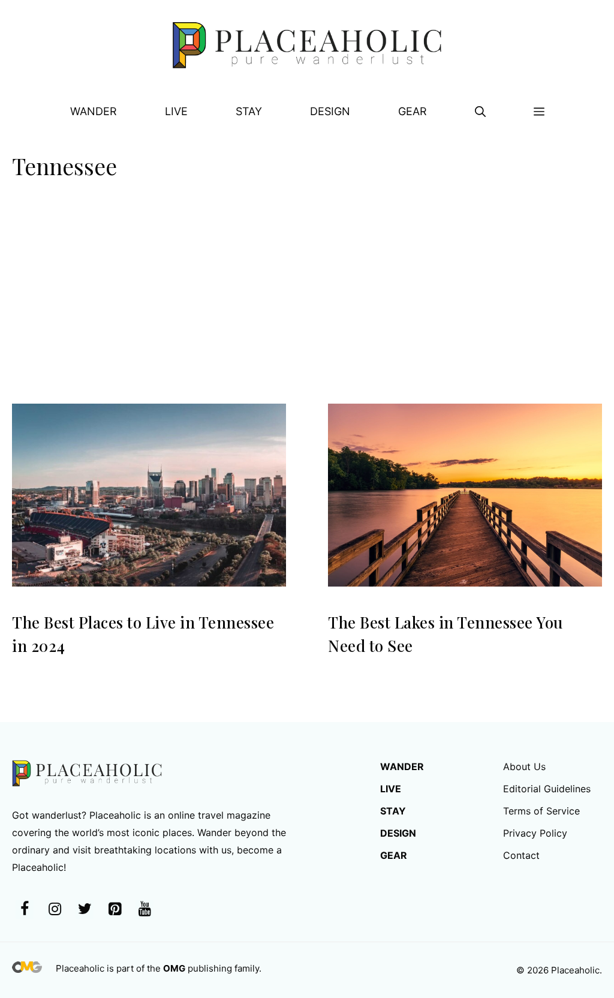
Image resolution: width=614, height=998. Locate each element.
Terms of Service (541, 811)
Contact (521, 855)
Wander (93, 111)
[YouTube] (145, 909)
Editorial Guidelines (547, 789)
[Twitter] (85, 909)
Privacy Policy (535, 833)
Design (330, 111)
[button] (480, 112)
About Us (524, 766)
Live (176, 111)
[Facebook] (25, 909)
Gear (412, 111)
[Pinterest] (115, 909)
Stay (249, 111)
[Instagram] (55, 909)
